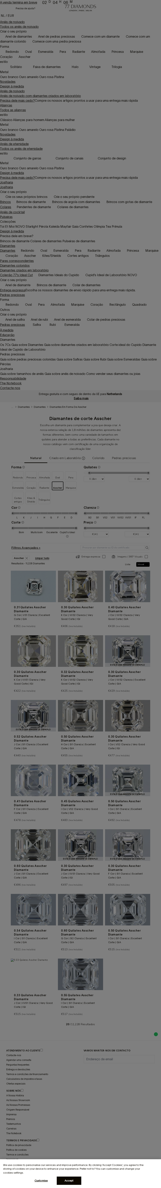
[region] (80, 1173)
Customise (41, 1180)
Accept (69, 1180)
